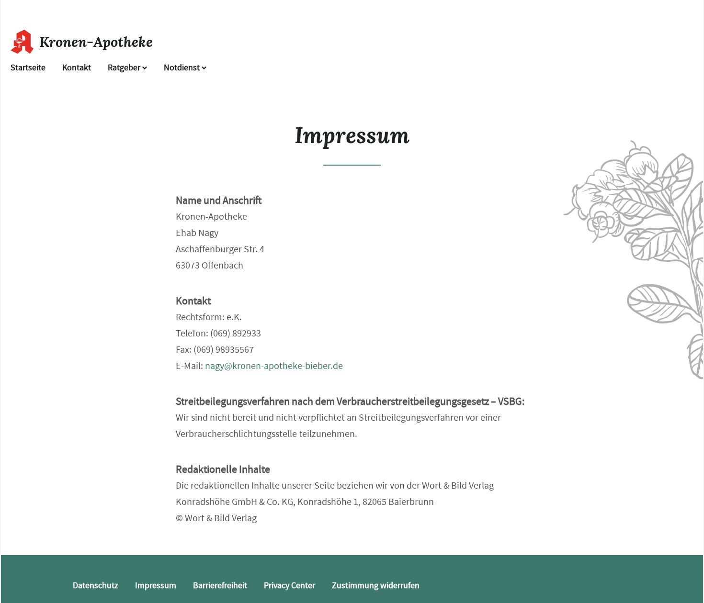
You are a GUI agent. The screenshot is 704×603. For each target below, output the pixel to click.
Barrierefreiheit (220, 585)
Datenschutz (95, 585)
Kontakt (76, 67)
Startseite (28, 67)
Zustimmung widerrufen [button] (376, 585)
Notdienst (183, 67)
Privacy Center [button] (289, 585)
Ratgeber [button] (125, 67)
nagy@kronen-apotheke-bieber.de (274, 366)
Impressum (155, 585)
